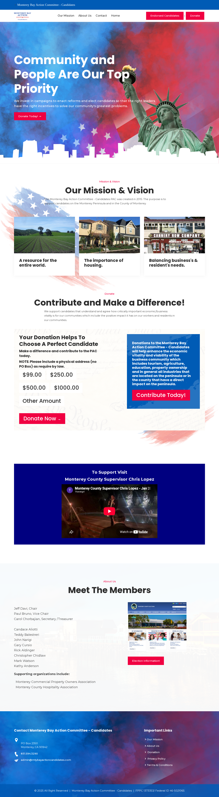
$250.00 (61, 375)
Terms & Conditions (160, 765)
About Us (85, 15)
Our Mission (66, 15)
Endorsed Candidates (164, 15)
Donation (153, 752)
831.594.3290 (29, 753)
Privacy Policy (156, 758)
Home (115, 15)
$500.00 (34, 387)
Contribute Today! (161, 395)
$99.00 (32, 375)
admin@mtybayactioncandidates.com (46, 759)
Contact (101, 15)
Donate (195, 15)
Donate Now (40, 418)
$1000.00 (66, 387)
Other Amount (42, 401)
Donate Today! (28, 116)
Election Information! (146, 660)
